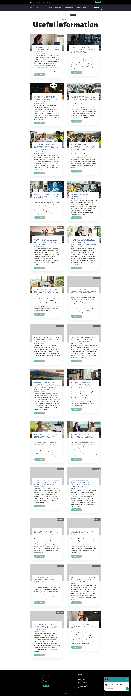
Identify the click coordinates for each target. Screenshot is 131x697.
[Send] (127, 688)
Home (50, 7)
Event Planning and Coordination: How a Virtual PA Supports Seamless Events (83, 291)
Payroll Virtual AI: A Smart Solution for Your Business (82, 533)
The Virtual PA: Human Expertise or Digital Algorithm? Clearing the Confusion (47, 196)
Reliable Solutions (66, 693)
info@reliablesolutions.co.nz (37, 2)
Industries (69, 7)
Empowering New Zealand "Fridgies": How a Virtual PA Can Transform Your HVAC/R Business (84, 98)
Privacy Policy (74, 693)
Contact (96, 7)
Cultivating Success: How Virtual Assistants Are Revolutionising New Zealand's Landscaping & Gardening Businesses (46, 148)
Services (58, 7)
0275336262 (49, 2)
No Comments (42, 53)
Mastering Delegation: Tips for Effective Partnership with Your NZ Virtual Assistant (46, 482)
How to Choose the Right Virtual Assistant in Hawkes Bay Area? (84, 626)
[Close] (127, 679)
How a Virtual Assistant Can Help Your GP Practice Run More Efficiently (46, 49)
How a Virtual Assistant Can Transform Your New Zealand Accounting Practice (46, 436)
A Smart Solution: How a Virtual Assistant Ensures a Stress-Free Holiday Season (47, 339)
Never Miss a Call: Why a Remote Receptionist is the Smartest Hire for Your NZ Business (83, 339)
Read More (39, 74)
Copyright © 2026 (58, 693)
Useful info (81, 7)
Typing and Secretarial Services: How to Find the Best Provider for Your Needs (46, 533)
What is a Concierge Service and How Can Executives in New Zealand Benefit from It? (83, 579)
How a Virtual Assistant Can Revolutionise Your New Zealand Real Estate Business (82, 436)
